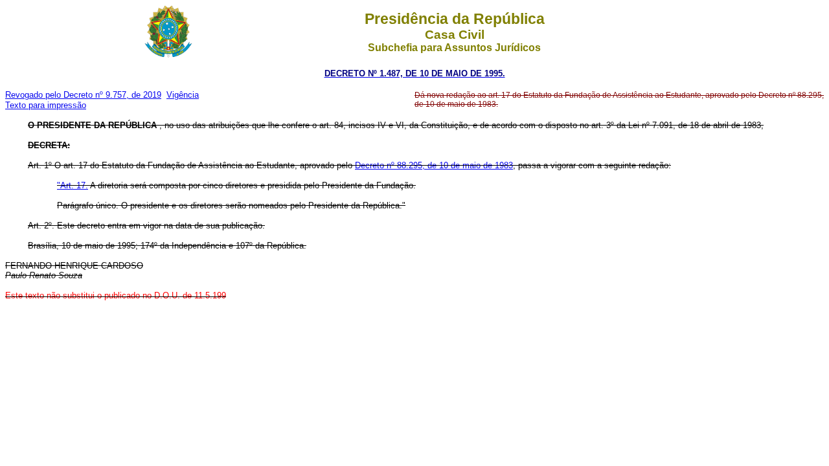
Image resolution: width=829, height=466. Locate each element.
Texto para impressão (45, 105)
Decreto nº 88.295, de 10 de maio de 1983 (434, 165)
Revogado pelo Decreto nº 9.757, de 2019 (83, 95)
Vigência (182, 95)
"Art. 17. (72, 185)
